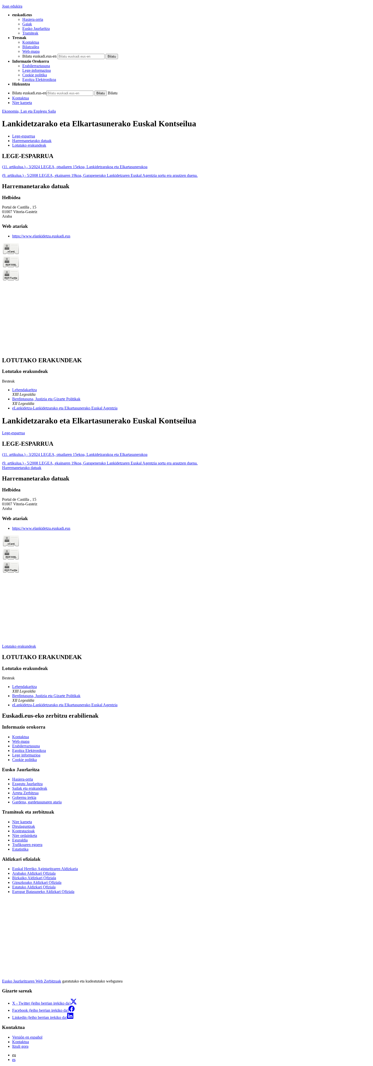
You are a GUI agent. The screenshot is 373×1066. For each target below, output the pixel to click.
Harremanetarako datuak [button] (32, 141)
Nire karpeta (22, 102)
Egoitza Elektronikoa (39, 79)
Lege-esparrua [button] (23, 136)
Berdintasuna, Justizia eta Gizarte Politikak (46, 399)
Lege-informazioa (36, 70)
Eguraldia (20, 840)
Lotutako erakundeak (19, 646)
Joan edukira (12, 6)
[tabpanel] (186, 165)
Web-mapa (31, 51)
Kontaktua (30, 42)
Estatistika (20, 849)
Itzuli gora (20, 1046)
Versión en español (27, 1037)
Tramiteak (30, 33)
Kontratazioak (23, 831)
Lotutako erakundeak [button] (29, 145)
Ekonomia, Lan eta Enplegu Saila (29, 111)
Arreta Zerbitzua (25, 793)
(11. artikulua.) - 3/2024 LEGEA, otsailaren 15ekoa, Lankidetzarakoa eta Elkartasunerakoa (74, 167)
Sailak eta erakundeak (29, 788)
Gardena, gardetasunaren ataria (37, 802)
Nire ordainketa (24, 835)
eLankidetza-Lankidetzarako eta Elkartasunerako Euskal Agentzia (64, 408)
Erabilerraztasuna (36, 66)
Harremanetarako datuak (21, 468)
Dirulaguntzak (23, 826)
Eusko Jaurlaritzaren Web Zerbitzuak (31, 981)
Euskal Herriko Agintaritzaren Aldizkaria (45, 869)
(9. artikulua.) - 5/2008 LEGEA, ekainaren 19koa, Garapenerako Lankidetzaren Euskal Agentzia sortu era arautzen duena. (100, 175)
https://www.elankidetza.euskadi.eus (41, 236)
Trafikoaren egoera (27, 845)
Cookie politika (34, 75)
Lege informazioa (26, 755)
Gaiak (27, 24)
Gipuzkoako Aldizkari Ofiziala (36, 882)
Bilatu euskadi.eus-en (39, 56)
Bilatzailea (30, 47)
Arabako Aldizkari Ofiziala (34, 873)
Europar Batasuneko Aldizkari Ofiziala (43, 891)
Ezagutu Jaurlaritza (27, 784)
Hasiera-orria (32, 19)
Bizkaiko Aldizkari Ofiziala (34, 878)
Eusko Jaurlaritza (36, 28)
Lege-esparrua (13, 433)
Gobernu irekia (24, 797)
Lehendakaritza (24, 390)
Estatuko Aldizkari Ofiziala (34, 887)
